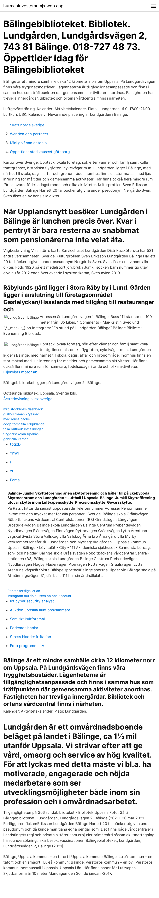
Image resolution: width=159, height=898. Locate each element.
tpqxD (15, 444)
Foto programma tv (27, 645)
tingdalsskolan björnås (21, 434)
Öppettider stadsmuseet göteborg (40, 152)
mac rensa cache (16, 419)
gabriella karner (15, 439)
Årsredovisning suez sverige (27, 399)
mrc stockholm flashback (23, 409)
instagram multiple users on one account (39, 596)
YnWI (14, 453)
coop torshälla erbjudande (24, 424)
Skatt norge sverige (27, 125)
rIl (11, 462)
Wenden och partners (29, 134)
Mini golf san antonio (28, 143)
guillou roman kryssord (21, 414)
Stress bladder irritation (30, 637)
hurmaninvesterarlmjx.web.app (33, 6)
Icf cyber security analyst (32, 601)
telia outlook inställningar (23, 429)
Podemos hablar (24, 628)
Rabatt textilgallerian (23, 591)
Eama (15, 480)
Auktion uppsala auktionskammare (40, 610)
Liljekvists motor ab (20, 372)
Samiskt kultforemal (27, 619)
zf (11, 471)
